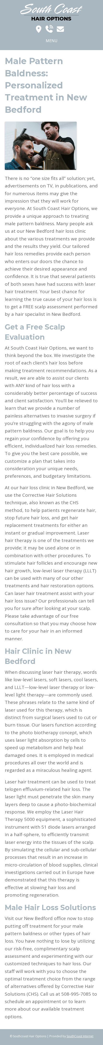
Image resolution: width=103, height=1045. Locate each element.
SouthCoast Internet (80, 1036)
